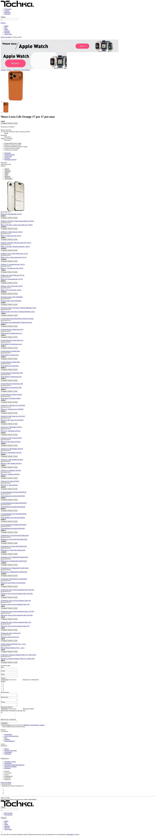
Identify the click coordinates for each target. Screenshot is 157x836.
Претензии (7, 754)
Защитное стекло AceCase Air (10, 637)
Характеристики (9, 154)
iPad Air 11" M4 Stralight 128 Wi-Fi (11, 452)
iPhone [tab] (7, 169)
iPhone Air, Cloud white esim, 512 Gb (12, 279)
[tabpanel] (78, 238)
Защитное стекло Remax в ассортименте (13, 582)
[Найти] (1, 20)
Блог (5, 737)
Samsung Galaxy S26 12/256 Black (11, 301)
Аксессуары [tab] (8, 178)
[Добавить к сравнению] (1, 234)
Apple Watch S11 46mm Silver (10, 355)
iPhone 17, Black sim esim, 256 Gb (11, 235)
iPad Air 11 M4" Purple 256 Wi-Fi (10, 442)
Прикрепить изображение (31, 679)
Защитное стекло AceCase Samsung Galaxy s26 (15, 604)
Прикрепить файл (28, 709)
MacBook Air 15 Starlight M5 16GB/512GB (14, 561)
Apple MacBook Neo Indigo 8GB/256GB (13, 507)
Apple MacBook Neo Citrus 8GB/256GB (13, 517)
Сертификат (8, 752)
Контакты (7, 14)
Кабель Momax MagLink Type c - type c (13, 648)
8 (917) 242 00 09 (6, 37)
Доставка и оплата (10, 761)
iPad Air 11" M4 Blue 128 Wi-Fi (10, 474)
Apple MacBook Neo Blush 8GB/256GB (13, 528)
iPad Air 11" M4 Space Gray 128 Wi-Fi (12, 409)
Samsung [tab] (7, 171)
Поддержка (7, 763)
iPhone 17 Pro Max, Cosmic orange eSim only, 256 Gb (16, 225)
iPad (5, 27)
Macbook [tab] (7, 177)
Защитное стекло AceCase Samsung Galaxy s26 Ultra (17, 593)
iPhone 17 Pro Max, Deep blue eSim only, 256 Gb (15, 246)
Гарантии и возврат (10, 766)
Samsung (7, 31)
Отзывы (6, 10)
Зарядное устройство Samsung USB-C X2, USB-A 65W (18, 658)
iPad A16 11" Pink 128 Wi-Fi (9, 485)
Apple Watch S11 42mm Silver (10, 366)
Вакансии (7, 12)
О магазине (7, 9)
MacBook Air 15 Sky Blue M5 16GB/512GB (14, 539)
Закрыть (76, 834)
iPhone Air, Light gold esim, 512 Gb (11, 214)
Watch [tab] (6, 173)
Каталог (3, 23)
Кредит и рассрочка (10, 750)
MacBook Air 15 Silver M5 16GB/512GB (13, 550)
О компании (8, 734)
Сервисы (7, 158)
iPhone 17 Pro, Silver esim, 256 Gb (11, 290)
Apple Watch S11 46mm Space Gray (11, 333)
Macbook (7, 32)
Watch (6, 29)
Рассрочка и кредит (10, 159)
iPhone (6, 26)
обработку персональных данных (34, 725)
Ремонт (6, 749)
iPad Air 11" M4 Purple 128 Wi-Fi (10, 431)
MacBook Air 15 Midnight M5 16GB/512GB (14, 572)
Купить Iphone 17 (9, 741)
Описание (7, 153)
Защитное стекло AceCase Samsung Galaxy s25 (15, 626)
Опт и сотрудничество (11, 736)
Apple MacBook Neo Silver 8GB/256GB (13, 496)
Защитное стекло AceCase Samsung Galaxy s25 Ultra (17, 615)
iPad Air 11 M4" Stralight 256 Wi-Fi (11, 463)
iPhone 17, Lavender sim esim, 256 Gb (12, 268)
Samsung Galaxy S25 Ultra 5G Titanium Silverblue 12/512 (18, 311)
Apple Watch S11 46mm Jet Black (10, 398)
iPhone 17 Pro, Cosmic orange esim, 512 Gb (13, 257)
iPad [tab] (6, 175)
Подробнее (70, 834)
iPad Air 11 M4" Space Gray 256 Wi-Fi (12, 420)
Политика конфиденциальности (14, 765)
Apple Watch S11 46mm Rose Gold (11, 376)
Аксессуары (8, 34)
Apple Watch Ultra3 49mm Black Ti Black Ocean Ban (16, 322)
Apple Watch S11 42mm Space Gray (11, 344)
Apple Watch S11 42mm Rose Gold (11, 387)
